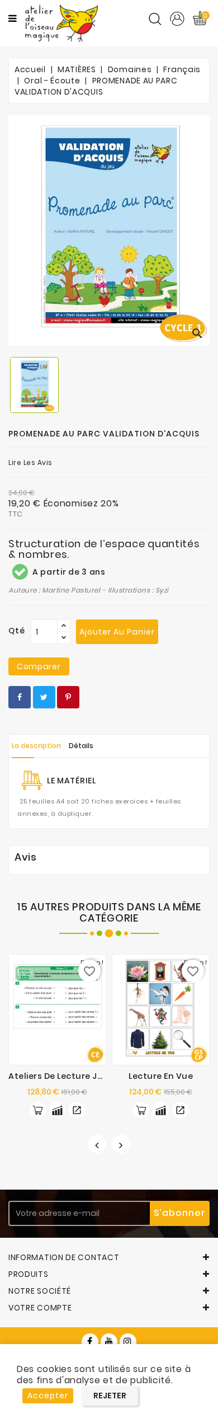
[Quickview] (77, 1110)
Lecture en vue (161, 1076)
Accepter (47, 1395)
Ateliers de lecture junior (64, 1076)
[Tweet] (44, 697)
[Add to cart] (38, 1110)
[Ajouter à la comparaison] (57, 1110)
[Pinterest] (68, 697)
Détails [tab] (81, 745)
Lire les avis (30, 462)
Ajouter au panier (117, 631)
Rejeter (109, 1395)
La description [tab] (36, 745)
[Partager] (19, 697)
